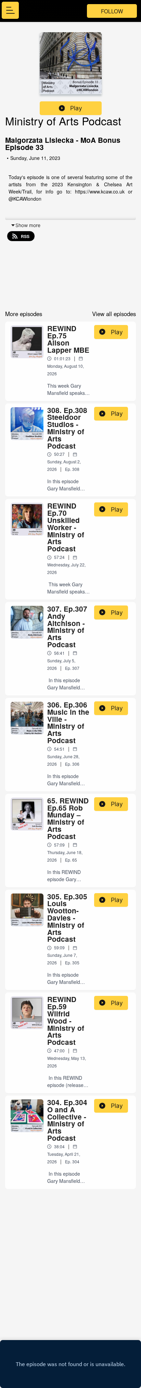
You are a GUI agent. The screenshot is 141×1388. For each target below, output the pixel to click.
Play (76, 108)
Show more (27, 225)
